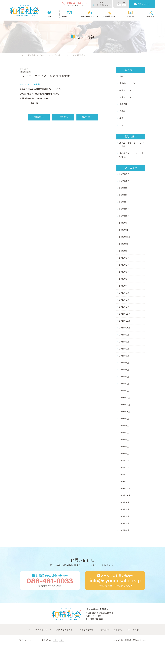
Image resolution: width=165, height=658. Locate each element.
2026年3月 (124, 209)
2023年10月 (124, 412)
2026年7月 (124, 181)
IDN (103, 5)
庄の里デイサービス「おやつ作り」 (131, 155)
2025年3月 (124, 293)
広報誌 (122, 111)
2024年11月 (124, 321)
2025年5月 (124, 279)
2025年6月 (124, 272)
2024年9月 (124, 335)
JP (94, 5)
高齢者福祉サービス (89, 16)
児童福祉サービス (110, 16)
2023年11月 (124, 405)
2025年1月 (124, 307)
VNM (109, 5)
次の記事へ (87, 117)
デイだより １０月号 (30, 84)
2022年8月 (124, 509)
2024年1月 (124, 391)
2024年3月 (124, 377)
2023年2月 (124, 467)
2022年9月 (124, 502)
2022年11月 (124, 488)
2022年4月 (124, 530)
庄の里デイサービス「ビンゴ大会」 (131, 144)
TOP (49, 16)
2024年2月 (124, 384)
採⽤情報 (118, 630)
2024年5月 (124, 363)
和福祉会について (69, 16)
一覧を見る (63, 117)
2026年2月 (124, 216)
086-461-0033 (96, 616)
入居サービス (125, 97)
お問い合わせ (143, 4)
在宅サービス (125, 90)
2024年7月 (124, 349)
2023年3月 (124, 460)
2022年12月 (124, 481)
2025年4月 (124, 286)
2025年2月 (124, 300)
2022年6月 (124, 523)
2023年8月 (124, 426)
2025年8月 (124, 258)
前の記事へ (39, 117)
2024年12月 (124, 314)
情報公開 (130, 16)
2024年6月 (124, 356)
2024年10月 (124, 328)
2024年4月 (124, 370)
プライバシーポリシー (26, 640)
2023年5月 (124, 447)
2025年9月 (124, 251)
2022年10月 (124, 495)
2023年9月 (124, 419)
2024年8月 (124, 342)
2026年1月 (124, 223)
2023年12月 (124, 398)
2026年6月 (124, 188)
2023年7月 (124, 433)
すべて (122, 76)
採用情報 (150, 16)
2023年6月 (124, 440)
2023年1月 (124, 474)
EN (98, 5)
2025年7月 (124, 265)
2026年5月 (124, 195)
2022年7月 (124, 516)
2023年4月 (124, 454)
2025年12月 (124, 230)
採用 (121, 118)
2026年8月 (124, 174)
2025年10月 (124, 244)
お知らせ (123, 125)
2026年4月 (124, 202)
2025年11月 (124, 237)
